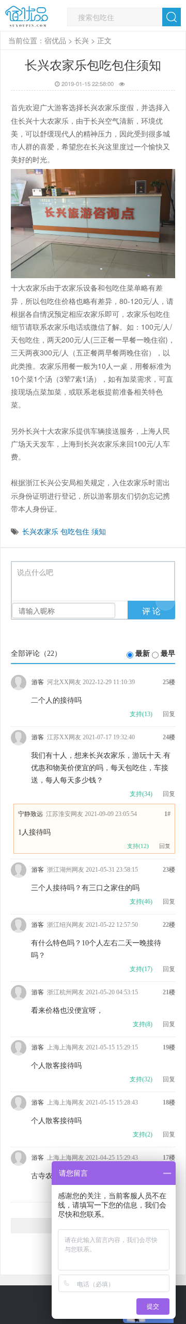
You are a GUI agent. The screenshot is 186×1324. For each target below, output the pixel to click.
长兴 (81, 40)
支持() (141, 714)
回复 (169, 714)
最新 (142, 653)
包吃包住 (74, 531)
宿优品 (55, 40)
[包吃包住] (26, 16)
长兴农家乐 (40, 531)
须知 (98, 531)
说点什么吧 (35, 572)
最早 (168, 653)
